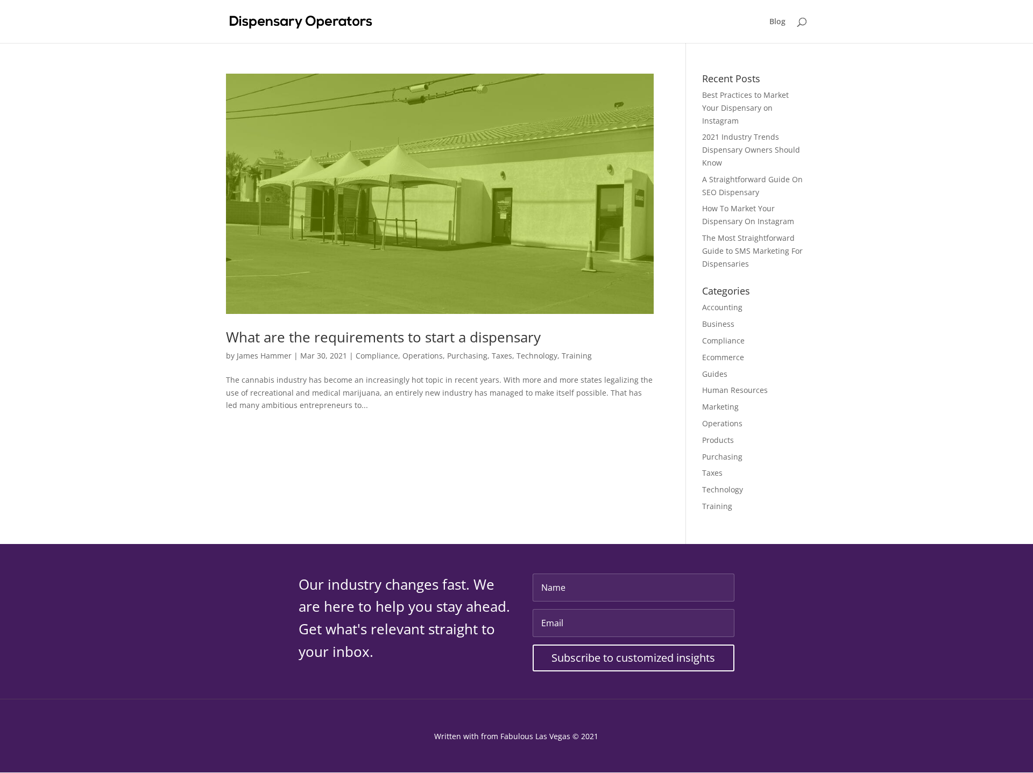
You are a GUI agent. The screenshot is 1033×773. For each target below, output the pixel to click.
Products (718, 440)
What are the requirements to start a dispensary (383, 337)
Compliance (377, 355)
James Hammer (264, 355)
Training (577, 355)
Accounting (722, 307)
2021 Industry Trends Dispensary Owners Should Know (751, 150)
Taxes (502, 355)
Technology (536, 355)
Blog (777, 22)
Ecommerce (723, 357)
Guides (714, 374)
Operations (422, 355)
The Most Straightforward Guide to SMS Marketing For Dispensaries (752, 251)
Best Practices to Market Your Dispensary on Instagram (745, 108)
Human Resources (735, 390)
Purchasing (467, 355)
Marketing (720, 407)
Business (718, 324)
